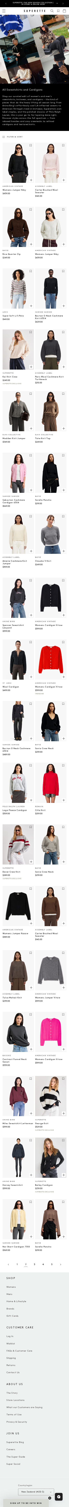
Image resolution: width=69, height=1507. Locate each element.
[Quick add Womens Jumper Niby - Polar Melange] (64, 244)
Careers (10, 1449)
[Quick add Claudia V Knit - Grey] (64, 551)
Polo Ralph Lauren (14, 806)
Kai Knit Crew (10, 377)
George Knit (41, 1123)
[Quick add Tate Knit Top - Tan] (64, 428)
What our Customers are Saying (24, 1407)
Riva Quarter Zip (12, 254)
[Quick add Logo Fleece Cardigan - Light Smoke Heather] (31, 800)
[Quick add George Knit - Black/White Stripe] (64, 1113)
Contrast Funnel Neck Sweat (15, 1061)
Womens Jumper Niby (14, 190)
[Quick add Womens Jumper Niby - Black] (31, 180)
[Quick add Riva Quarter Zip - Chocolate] (31, 244)
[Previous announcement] (5, 3)
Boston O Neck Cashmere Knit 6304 (49, 317)
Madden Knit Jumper (14, 438)
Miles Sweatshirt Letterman (18, 1123)
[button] (52, 10)
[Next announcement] (63, 3)
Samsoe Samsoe (43, 312)
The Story (11, 1393)
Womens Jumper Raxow (15, 933)
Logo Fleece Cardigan (15, 810)
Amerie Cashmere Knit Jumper (15, 562)
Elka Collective (12, 435)
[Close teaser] (49, 1498)
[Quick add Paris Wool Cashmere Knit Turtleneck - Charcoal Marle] (64, 367)
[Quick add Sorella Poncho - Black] (64, 490)
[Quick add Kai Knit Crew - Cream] (31, 367)
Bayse (6, 250)
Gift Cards (12, 1316)
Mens (9, 1294)
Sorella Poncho (43, 500)
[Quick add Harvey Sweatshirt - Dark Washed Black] (31, 1175)
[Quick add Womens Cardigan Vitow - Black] (64, 615)
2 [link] (26, 1264)
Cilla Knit (40, 810)
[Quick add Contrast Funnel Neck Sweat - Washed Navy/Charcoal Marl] (31, 1049)
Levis (5, 312)
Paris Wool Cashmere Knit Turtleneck (49, 378)
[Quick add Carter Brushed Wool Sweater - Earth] (64, 923)
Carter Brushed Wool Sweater (46, 191)
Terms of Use (14, 1415)
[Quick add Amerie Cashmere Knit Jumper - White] (31, 551)
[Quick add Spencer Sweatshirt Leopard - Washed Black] (31, 615)
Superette (8, 373)
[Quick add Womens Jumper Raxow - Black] (31, 923)
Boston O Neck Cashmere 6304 (16, 750)
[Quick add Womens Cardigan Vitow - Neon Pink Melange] (64, 1049)
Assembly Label (43, 186)
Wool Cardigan (11, 687)
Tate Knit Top (43, 438)
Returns (10, 1365)
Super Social (13, 1464)
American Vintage (13, 186)
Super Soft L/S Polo (13, 316)
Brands (10, 1309)
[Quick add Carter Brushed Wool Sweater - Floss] (64, 180)
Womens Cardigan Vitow (49, 625)
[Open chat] (59, 1497)
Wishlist (10, 1344)
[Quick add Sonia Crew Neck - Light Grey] (64, 862)
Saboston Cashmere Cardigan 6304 (14, 501)
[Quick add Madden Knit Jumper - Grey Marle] (31, 428)
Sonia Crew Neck (44, 748)
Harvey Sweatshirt (13, 1185)
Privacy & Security (16, 1422)
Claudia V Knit (43, 561)
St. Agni (7, 683)
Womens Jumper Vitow (47, 998)
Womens (11, 1287)
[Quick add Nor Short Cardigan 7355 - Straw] (31, 1237)
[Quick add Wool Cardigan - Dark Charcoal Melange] (31, 677)
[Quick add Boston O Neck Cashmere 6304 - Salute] (31, 738)
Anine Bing (9, 621)
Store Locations (15, 1400)
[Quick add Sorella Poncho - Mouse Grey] (64, 1237)
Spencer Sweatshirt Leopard (13, 626)
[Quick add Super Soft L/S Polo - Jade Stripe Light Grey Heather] (31, 306)
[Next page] (60, 1264)
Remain (39, 806)
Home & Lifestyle (16, 1301)
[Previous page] (8, 1264)
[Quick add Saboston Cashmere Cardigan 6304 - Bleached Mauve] (31, 490)
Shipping (11, 1358)
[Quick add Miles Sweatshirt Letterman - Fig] (31, 1113)
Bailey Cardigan (44, 1185)
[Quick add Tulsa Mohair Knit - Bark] (31, 988)
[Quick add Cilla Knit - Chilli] (64, 800)
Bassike (7, 1055)
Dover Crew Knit (11, 872)
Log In (9, 1336)
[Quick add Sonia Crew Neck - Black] (64, 738)
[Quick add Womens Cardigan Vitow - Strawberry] (64, 677)
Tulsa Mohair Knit (12, 998)
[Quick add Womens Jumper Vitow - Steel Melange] (64, 988)
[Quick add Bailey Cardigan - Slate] (64, 1175)
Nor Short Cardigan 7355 (16, 1247)
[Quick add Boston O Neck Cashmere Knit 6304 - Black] (64, 306)
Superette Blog (15, 1442)
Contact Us (13, 1372)
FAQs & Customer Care (19, 1351)
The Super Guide (15, 1457)
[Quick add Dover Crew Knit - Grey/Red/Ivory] (31, 862)
